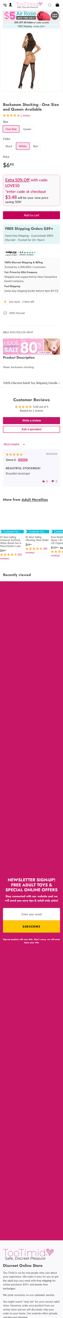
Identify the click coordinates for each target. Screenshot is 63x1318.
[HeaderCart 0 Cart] (57, 5)
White (23, 146)
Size (5, 122)
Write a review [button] (31, 420)
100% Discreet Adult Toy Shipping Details (30, 383)
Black (9, 146)
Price (6, 157)
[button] (43, 481)
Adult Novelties (35, 499)
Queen (27, 129)
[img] (14, 454)
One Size (11, 129)
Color (6, 139)
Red (35, 146)
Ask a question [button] (31, 429)
